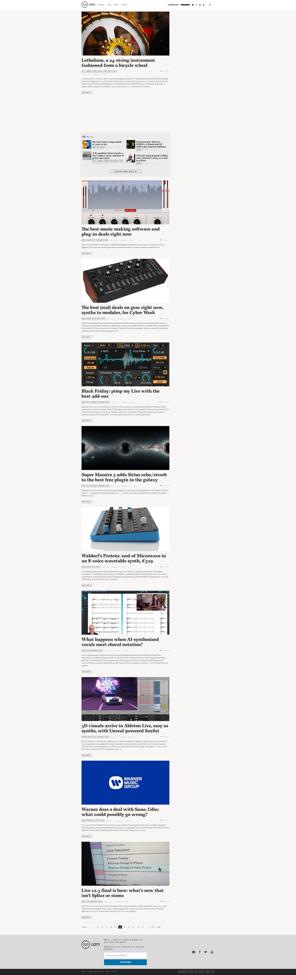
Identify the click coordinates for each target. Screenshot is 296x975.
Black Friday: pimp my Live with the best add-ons (121, 393)
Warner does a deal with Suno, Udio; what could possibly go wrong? (120, 811)
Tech (109, 5)
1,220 (152, 927)
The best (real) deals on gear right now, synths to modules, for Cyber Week (122, 309)
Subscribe (125, 962)
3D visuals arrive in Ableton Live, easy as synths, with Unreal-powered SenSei (125, 728)
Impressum (182, 972)
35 (142, 927)
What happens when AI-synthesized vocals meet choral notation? (120, 641)
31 (124, 927)
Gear (94, 71)
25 (98, 927)
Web (103, 820)
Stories (101, 5)
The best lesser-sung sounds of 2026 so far (107, 143)
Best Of (95, 147)
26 (102, 927)
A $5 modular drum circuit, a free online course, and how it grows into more (108, 155)
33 (133, 927)
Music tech (107, 71)
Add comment (165, 402)
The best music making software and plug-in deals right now (121, 231)
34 (138, 927)
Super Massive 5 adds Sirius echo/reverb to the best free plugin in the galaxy (124, 477)
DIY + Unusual (86, 71)
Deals (84, 240)
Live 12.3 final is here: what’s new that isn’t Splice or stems (123, 892)
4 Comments (165, 318)
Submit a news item (206, 972)
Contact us (192, 972)
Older (159, 927)
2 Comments (165, 567)
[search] (209, 4)
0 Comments (165, 71)
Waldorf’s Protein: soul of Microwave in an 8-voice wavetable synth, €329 (124, 558)
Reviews (93, 402)
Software (99, 240)
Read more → (86, 92)
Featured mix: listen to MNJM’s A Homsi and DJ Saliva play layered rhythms (151, 144)
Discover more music (124, 171)
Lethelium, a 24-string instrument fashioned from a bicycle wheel (118, 62)
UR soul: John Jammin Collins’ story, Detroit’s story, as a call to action (152, 158)
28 (111, 927)
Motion (124, 5)
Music (116, 5)
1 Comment (166, 737)
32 (129, 927)
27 (106, 927)
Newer (85, 927)
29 (115, 927)
